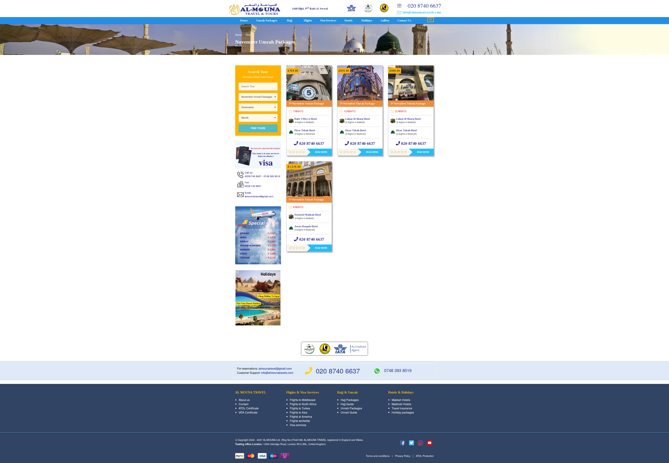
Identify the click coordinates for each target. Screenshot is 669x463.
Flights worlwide (300, 421)
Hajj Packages (350, 400)
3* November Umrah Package (306, 103)
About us (244, 400)
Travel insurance (402, 408)
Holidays (366, 20)
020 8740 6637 (424, 5)
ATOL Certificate (249, 408)
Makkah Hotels (401, 400)
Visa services (328, 20)
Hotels (348, 20)
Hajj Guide (347, 404)
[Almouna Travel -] (254, 8)
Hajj (289, 20)
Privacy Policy (402, 456)
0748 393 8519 (398, 370)
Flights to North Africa (303, 404)
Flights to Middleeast (302, 400)
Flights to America (301, 417)
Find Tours (258, 128)
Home (244, 20)
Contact (243, 404)
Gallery (385, 20)
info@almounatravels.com (422, 12)
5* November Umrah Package (306, 199)
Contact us (404, 20)
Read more (321, 152)
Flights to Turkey (300, 408)
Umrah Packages (266, 20)
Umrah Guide (349, 412)
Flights (308, 20)
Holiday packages (403, 412)
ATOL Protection (425, 456)
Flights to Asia (298, 412)
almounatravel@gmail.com (275, 368)
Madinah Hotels (401, 404)
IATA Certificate (248, 412)
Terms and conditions (378, 456)
